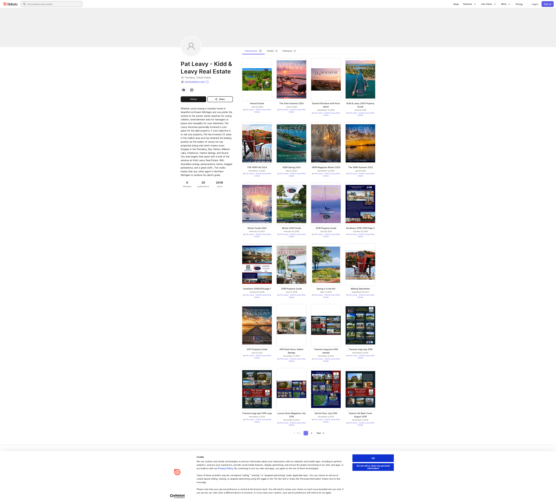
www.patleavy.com (197, 81)
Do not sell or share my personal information (373, 467)
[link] (456, 4)
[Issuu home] (10, 4)
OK (373, 458)
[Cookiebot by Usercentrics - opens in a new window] (177, 496)
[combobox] (54, 4)
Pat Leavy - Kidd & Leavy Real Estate (258, 111)
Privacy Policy (225, 468)
